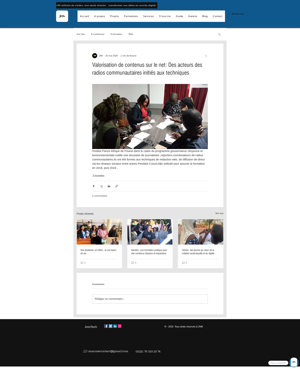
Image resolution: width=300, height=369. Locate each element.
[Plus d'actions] (206, 56)
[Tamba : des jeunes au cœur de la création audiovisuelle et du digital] (200, 232)
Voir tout (219, 213)
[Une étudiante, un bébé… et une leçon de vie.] (99, 232)
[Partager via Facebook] (93, 186)
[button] (219, 34)
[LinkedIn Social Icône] (115, 326)
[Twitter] (110, 326)
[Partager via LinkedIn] (109, 186)
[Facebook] (106, 326)
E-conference (97, 34)
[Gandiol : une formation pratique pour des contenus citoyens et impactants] (150, 232)
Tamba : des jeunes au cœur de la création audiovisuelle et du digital (198, 251)
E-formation (116, 34)
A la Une (81, 34)
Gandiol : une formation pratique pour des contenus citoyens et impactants (149, 251)
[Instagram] (119, 326)
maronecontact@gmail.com (108, 351)
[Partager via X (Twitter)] (101, 186)
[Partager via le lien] (116, 186)
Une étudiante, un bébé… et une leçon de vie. (98, 251)
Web (130, 34)
